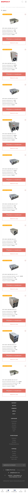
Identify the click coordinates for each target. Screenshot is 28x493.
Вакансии (14, 423)
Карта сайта (14, 459)
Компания (14, 418)
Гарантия (14, 455)
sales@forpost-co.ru (15, 472)
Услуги (14, 405)
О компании (14, 421)
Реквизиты (14, 427)
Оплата (14, 453)
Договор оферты (14, 457)
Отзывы (14, 428)
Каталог (14, 402)
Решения (14, 408)
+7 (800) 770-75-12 (10, 470)
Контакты (14, 425)
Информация (14, 435)
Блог (14, 413)
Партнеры (14, 442)
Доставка (14, 451)
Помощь (14, 448)
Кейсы (14, 411)
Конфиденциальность (14, 444)
